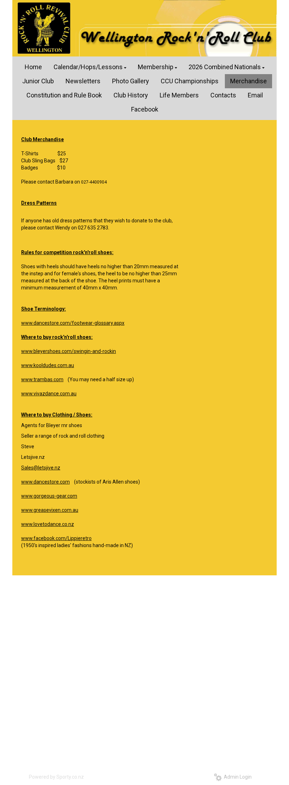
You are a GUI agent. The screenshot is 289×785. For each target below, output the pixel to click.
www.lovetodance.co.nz (47, 524)
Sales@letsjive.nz (40, 468)
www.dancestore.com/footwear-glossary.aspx (72, 323)
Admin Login (237, 777)
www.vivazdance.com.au (48, 393)
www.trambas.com (42, 379)
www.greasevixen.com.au (49, 510)
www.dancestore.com (45, 482)
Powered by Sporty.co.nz (56, 777)
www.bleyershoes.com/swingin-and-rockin (68, 351)
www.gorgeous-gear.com (49, 496)
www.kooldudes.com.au (47, 365)
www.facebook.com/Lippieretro (56, 538)
